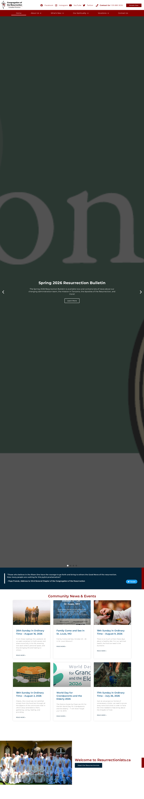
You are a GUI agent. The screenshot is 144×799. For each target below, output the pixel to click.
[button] (68, 565)
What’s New (56, 13)
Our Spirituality (79, 13)
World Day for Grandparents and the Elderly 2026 (69, 695)
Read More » (21, 655)
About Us (35, 13)
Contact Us (123, 13)
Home (19, 13)
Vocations (102, 13)
